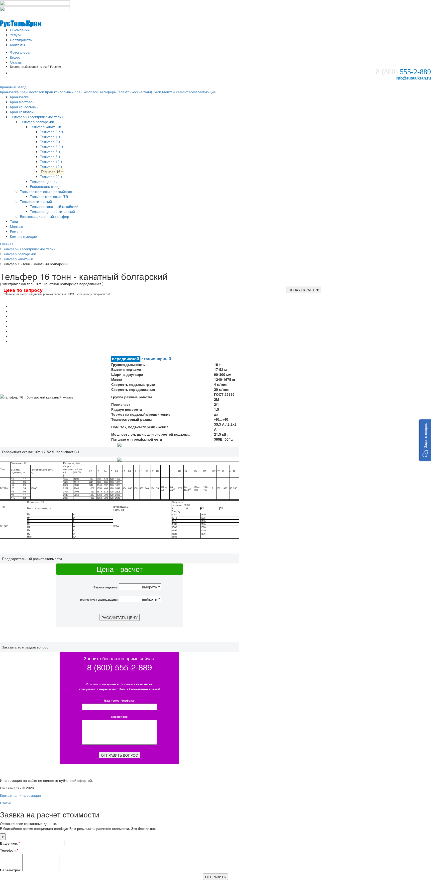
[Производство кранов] (20, 18)
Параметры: (10, 869)
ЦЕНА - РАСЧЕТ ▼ (304, 289)
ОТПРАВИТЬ (215, 876)
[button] (425, 440)
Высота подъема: (106, 587)
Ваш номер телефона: (119, 700)
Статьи (5, 802)
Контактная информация (20, 795)
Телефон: (9, 850)
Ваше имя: (10, 843)
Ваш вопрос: (119, 717)
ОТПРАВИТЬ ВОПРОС (119, 755)
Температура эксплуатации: (99, 599)
